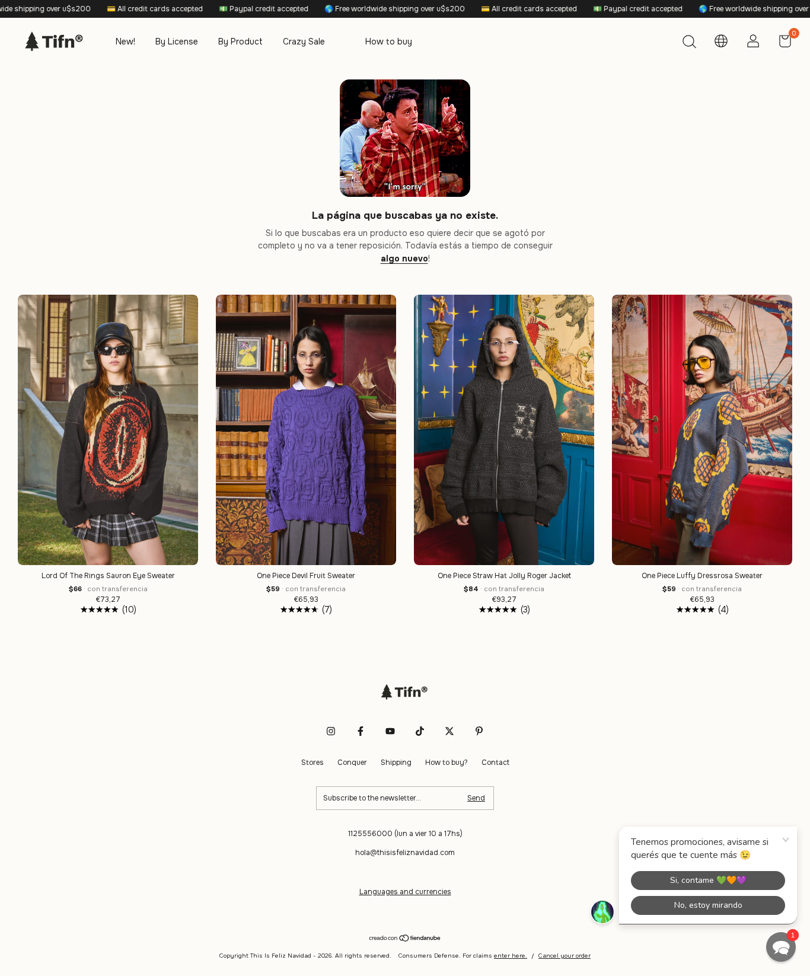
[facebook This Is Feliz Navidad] (360, 731)
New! (125, 41)
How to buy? (446, 762)
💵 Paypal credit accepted (210, 9)
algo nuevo (404, 258)
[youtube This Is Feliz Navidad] (390, 731)
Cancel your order (564, 955)
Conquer (352, 762)
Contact (495, 762)
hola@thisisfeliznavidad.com (405, 852)
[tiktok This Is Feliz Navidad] (420, 731)
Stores (312, 762)
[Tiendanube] (405, 939)
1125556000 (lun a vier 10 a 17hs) (405, 833)
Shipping (396, 762)
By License (176, 41)
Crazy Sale (304, 41)
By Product (240, 41)
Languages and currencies (405, 892)
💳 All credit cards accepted (101, 9)
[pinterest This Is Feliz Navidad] (479, 731)
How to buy (388, 41)
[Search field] (689, 43)
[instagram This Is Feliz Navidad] (331, 731)
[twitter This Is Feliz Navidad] (449, 731)
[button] (781, 947)
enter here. (510, 955)
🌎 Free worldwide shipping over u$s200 (341, 9)
